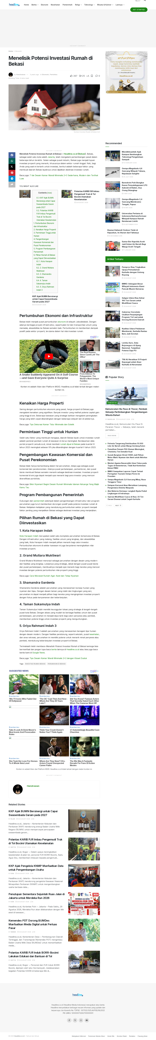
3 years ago (34, 74)
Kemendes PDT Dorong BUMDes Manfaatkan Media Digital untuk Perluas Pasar (33, 924)
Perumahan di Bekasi (57, 664)
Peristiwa (53, 74)
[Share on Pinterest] (12, 173)
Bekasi (82, 154)
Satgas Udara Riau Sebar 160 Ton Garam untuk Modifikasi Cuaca (133, 300)
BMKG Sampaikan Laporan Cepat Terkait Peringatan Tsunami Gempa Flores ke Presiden (125, 473)
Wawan (13, 932)
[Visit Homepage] (15, 5)
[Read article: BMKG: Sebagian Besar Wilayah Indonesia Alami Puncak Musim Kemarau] (112, 287)
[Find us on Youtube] (86, 1020)
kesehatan (94, 634)
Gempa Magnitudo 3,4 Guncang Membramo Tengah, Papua (132, 202)
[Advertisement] (78, 27)
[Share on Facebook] (12, 155)
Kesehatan (55, 5)
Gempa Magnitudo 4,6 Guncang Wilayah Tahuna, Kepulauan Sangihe (134, 171)
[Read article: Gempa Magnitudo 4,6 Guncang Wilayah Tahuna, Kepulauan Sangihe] (112, 172)
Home (26, 5)
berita (54, 649)
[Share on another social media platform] (12, 184)
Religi (77, 5)
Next (117, 505)
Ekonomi (44, 5)
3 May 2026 (127, 193)
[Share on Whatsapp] (12, 161)
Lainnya (119, 5)
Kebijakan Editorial (79, 1036)
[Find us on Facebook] (69, 1020)
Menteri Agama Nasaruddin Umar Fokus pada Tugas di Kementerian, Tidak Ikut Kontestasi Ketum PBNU (127, 465)
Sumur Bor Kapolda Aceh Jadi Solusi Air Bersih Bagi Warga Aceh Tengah (134, 244)
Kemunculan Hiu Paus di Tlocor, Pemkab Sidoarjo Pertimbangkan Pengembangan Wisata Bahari (126, 412)
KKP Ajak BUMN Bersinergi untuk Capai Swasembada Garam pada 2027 (45, 299)
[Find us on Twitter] (75, 1020)
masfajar (111, 419)
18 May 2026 (127, 207)
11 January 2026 (129, 250)
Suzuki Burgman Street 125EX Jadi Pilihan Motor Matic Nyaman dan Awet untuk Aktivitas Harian (127, 457)
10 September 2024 (130, 224)
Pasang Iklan (142, 1036)
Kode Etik (110, 1036)
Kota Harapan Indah (29, 536)
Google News (38, 652)
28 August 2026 (124, 419)
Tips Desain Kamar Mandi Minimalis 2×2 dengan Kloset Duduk (58, 658)
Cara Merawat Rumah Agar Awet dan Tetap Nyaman (54, 576)
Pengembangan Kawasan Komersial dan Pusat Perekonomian (44, 242)
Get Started (139, 10)
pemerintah (39, 501)
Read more (113, 435)
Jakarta (51, 157)
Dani (12, 873)
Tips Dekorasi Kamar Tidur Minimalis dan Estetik (52, 424)
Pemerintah (67, 5)
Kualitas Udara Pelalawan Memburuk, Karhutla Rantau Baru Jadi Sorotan (134, 331)
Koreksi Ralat (122, 1036)
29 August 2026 (40, 305)
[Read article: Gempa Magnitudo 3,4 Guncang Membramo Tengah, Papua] (112, 203)
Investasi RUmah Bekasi (35, 664)
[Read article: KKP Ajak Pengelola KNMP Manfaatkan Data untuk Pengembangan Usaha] (84, 875)
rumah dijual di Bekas (69, 444)
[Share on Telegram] (12, 179)
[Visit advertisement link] (126, 72)
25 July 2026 (128, 177)
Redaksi (132, 1036)
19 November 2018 (115, 236)
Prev (110, 505)
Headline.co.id (70, 154)
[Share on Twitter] (12, 167)
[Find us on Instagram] (81, 1020)
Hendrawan (20, 74)
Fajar (13, 819)
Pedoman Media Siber (96, 1036)
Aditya (13, 847)
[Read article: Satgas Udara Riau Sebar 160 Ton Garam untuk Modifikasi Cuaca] (112, 302)
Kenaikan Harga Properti (45, 229)
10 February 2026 (130, 163)
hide (49, 193)
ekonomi (62, 321)
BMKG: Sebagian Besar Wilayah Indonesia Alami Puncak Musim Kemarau (133, 286)
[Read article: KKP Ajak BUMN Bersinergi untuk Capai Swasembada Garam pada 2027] (25, 194)
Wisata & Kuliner (104, 5)
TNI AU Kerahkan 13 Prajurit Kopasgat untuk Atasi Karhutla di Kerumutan (134, 362)
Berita (34, 5)
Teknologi (88, 5)
